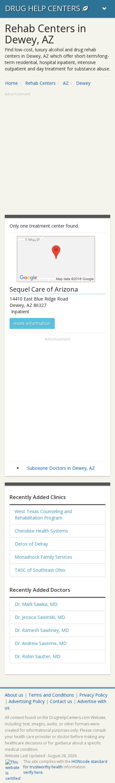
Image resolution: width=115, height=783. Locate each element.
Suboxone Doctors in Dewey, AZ (61, 468)
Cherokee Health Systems (41, 531)
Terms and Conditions (51, 695)
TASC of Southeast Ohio (40, 570)
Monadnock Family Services (43, 557)
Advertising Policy (27, 701)
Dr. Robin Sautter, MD (37, 656)
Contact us (61, 701)
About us (14, 695)
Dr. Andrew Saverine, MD (41, 643)
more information (32, 323)
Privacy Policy (93, 695)
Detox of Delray (31, 544)
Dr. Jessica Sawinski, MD (40, 617)
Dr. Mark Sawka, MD (36, 604)
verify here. (33, 772)
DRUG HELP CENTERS (43, 8)
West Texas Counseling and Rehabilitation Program (43, 514)
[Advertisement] (57, 154)
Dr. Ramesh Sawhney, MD (42, 630)
